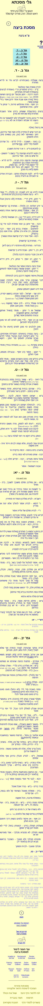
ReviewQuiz (19, 970)
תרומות (29, 998)
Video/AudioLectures (25, 976)
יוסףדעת (33, 970)
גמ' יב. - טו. (21, 63)
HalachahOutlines (18, 963)
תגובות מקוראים (10, 1002)
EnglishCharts (34, 963)
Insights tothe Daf (11, 957)
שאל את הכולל (10, 993)
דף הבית (21, 943)
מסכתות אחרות (21, 986)
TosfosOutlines (26, 963)
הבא (21, 917)
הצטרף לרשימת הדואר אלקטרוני (21, 988)
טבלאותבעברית (26, 970)
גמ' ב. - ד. (21, 50)
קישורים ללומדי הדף (31, 1002)
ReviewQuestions (31, 957)
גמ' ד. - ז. (21, 53)
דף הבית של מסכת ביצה (21, 933)
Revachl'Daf (11, 970)
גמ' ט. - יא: (21, 60)
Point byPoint (9, 963)
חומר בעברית (16, 998)
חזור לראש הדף (21, 76)
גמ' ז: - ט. (21, 56)
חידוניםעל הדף (16, 976)
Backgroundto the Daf (21, 957)
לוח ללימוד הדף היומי (30, 993)
